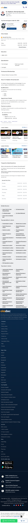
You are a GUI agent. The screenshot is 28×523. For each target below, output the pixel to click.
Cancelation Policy (5, 341)
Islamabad (3, 357)
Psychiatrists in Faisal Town (7, 291)
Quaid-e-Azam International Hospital (9, 404)
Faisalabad (3, 370)
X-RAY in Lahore (4, 429)
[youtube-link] (18, 505)
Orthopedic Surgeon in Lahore (7, 242)
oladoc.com (21, 501)
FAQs (2, 343)
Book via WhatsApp (10, 520)
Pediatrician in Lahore (7, 245)
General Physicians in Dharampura (7, 302)
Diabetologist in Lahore (21, 250)
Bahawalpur (3, 375)
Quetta (2, 377)
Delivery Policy (4, 328)
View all (25, 20)
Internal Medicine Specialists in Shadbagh (21, 306)
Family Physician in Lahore (6, 227)
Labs (2, 451)
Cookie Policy (16, 516)
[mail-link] (21, 505)
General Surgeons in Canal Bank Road (20, 298)
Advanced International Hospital (8, 407)
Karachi (2, 352)
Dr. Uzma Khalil (10, 23)
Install (24, 2)
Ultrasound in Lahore (5, 436)
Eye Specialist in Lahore (21, 256)
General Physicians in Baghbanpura (7, 278)
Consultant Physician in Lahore (21, 242)
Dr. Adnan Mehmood (20, 213)
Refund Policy (4, 331)
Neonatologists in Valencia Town (20, 302)
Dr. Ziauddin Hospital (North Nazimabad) (10, 414)
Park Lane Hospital (5, 417)
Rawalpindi (3, 360)
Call (24, 520)
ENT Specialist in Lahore (7, 263)
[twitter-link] (12, 505)
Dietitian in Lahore (20, 247)
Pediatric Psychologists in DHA (7, 306)
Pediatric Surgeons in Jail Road (7, 298)
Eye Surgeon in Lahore (21, 259)
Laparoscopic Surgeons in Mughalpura (7, 270)
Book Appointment (11, 28)
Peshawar (3, 365)
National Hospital (5, 392)
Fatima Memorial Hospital (6, 394)
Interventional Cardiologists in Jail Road (6, 282)
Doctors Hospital (4, 387)
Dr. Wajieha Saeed (6, 213)
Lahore (9, 121)
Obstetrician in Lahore (21, 223)
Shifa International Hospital (7, 402)
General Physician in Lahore (20, 227)
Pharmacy (3, 449)
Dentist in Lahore (6, 230)
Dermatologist (5, 64)
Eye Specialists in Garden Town (20, 291)
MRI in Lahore (4, 427)
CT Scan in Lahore (5, 431)
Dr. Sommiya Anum (20, 209)
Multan (2, 362)
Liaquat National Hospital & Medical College (10, 422)
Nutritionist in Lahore (20, 245)
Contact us (3, 336)
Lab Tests (3, 454)
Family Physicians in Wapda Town (6, 287)
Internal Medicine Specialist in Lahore (20, 234)
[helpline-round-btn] (23, 7)
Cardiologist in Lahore (21, 252)
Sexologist (4, 67)
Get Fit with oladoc (5, 456)
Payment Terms (4, 333)
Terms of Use (4, 338)
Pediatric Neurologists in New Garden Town (21, 294)
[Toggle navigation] (26, 7)
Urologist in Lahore (6, 256)
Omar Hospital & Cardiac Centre (8, 397)
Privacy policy (4, 326)
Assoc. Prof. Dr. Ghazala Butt (7, 216)
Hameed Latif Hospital (6, 389)
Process (3, 346)
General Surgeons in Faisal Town (6, 294)
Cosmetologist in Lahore (7, 250)
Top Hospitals (4, 384)
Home (2, 121)
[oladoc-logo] (4, 7)
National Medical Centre (6, 419)
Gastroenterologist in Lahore (7, 253)
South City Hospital (5, 412)
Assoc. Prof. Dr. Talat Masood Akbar (6, 210)
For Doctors (3, 446)
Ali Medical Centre (5, 399)
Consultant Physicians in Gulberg (21, 287)
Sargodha (3, 372)
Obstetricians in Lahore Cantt (21, 278)
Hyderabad (3, 382)
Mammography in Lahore (6, 434)
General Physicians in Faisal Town (20, 274)
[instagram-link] (16, 505)
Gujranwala (3, 367)
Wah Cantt (3, 380)
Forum (2, 444)
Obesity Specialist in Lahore (7, 260)
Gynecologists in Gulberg (19, 270)
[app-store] (7, 463)
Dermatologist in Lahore (7, 247)
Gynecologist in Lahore (7, 223)
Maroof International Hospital (7, 409)
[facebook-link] (14, 505)
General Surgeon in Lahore (6, 234)
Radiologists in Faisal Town (20, 281)
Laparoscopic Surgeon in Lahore (8, 238)
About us (3, 323)
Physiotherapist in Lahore (20, 230)
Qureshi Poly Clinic (7, 37)
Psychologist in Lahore (21, 237)
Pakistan (5, 121)
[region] (14, 136)
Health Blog (3, 441)
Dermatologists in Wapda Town (6, 274)
